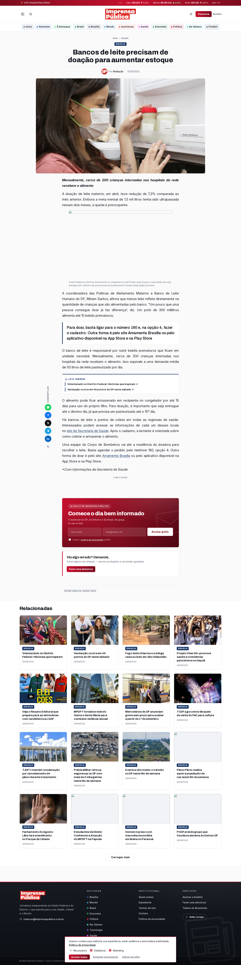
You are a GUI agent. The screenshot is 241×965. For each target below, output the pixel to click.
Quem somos (146, 897)
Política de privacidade (152, 919)
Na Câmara (195, 27)
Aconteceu (127, 27)
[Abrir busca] (30, 14)
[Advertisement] (121, 486)
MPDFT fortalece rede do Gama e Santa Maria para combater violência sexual (91, 715)
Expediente (145, 902)
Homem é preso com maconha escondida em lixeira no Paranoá (139, 835)
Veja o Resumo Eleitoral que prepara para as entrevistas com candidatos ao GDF (40, 715)
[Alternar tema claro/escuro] (191, 14)
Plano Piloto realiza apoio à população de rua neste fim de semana (193, 773)
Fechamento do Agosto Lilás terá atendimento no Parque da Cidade (37, 835)
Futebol (213, 27)
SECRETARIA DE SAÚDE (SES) (80, 590)
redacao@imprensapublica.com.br (43, 919)
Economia (160, 27)
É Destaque (63, 27)
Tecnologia (96, 930)
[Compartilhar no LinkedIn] (48, 438)
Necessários (80, 950)
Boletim (217, 14)
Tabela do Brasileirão (195, 908)
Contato (143, 913)
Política (177, 27)
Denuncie (203, 14)
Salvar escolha (131, 957)
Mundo (110, 27)
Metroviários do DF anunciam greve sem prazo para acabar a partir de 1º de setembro (144, 715)
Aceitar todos (79, 957)
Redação (118, 71)
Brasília (95, 27)
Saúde (144, 27)
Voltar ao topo (196, 917)
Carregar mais (120, 857)
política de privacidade (92, 540)
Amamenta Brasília (116, 456)
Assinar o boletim (192, 897)
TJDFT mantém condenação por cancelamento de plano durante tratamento (41, 773)
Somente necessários (105, 957)
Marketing (118, 950)
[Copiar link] (48, 446)
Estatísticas (100, 950)
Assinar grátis (160, 531)
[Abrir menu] (23, 14)
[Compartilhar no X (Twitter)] (48, 423)
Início (29, 27)
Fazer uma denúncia (81, 569)
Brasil (80, 27)
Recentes (44, 27)
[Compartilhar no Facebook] (48, 415)
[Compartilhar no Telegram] (48, 431)
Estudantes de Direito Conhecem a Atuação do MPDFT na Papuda (88, 835)
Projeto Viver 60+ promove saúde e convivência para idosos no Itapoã (194, 657)
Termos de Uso (147, 908)
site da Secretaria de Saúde (88, 431)
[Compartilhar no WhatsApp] (48, 407)
